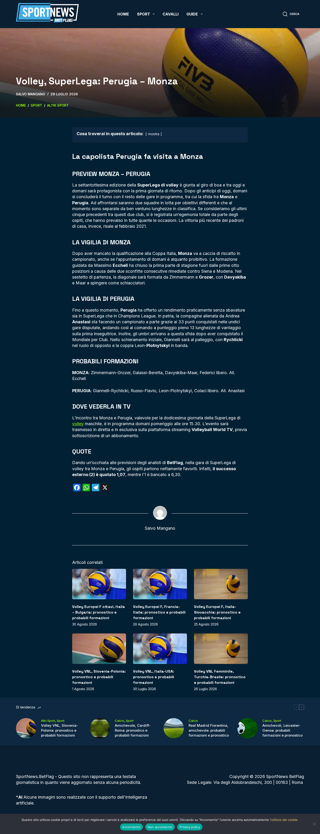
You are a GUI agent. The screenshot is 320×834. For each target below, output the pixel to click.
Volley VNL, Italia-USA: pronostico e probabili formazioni (153, 677)
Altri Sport (48, 720)
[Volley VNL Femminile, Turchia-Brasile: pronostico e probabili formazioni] (221, 648)
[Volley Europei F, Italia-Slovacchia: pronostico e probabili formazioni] (221, 584)
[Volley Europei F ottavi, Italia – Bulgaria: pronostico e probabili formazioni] (99, 584)
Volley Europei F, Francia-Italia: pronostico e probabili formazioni (159, 612)
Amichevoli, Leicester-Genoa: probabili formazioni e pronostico (282, 730)
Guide (192, 14)
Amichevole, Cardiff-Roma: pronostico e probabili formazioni (133, 730)
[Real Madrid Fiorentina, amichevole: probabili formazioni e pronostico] (174, 728)
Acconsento (131, 827)
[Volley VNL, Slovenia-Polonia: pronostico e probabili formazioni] (99, 648)
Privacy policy (189, 827)
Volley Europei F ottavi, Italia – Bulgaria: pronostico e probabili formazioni (98, 612)
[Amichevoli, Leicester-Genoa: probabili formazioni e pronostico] (247, 728)
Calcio (119, 720)
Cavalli (171, 14)
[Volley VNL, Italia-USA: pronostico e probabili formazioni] (160, 648)
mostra (153, 134)
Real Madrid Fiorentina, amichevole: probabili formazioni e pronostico (209, 730)
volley (78, 423)
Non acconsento (160, 827)
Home (123, 14)
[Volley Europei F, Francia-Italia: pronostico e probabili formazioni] (160, 584)
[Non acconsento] (314, 824)
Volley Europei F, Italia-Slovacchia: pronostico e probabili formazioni (217, 612)
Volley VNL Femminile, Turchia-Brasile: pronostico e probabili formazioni (220, 677)
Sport (143, 14)
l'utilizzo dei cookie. (284, 820)
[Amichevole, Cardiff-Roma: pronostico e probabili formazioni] (100, 728)
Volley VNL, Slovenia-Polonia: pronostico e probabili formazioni (99, 677)
